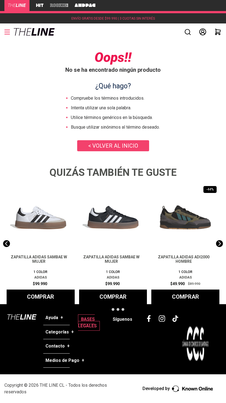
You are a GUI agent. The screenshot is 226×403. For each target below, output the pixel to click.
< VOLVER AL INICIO (113, 145)
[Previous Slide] (6, 243)
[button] (187, 32)
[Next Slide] (219, 243)
